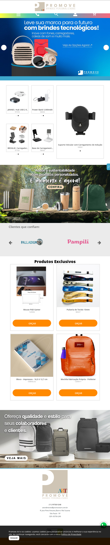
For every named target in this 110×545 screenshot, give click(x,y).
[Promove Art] (55, 6)
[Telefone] (37, 14)
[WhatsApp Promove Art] (103, 525)
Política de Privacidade (71, 534)
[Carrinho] (94, 14)
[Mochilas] (55, 439)
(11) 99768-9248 (55, 504)
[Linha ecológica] (55, 194)
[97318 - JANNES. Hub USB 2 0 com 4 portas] (17, 96)
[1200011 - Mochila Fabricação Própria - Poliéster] (78, 355)
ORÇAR (32, 323)
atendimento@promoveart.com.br (55, 507)
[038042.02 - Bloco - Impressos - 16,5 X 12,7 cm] (32, 355)
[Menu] (18, 14)
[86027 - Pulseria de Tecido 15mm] (78, 285)
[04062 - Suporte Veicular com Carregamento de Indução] (80, 119)
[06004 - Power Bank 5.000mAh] (42, 96)
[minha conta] (75, 14)
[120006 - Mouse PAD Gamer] (32, 285)
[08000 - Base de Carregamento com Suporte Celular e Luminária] (42, 135)
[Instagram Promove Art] (108, 167)
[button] (4, 47)
